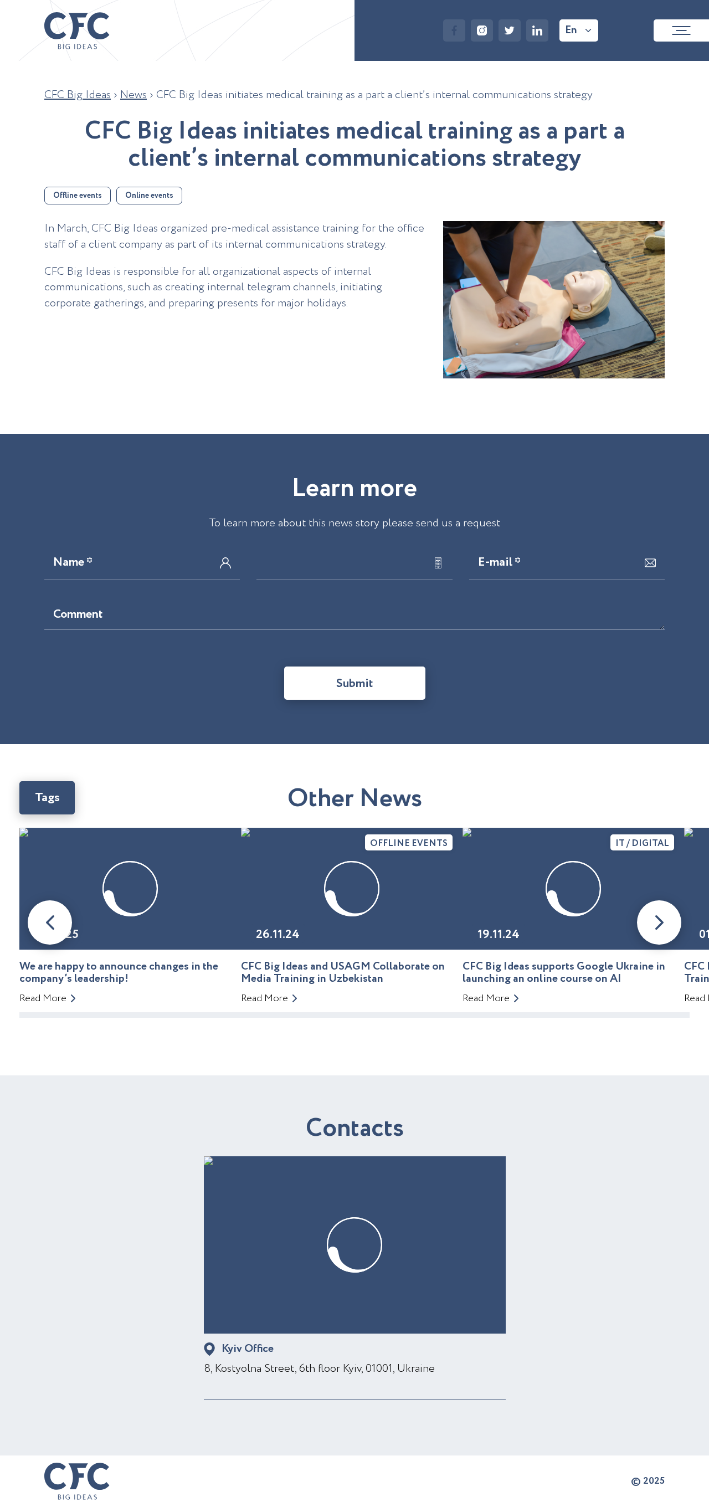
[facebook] (454, 30)
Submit (354, 684)
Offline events (77, 195)
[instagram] (482, 30)
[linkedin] (537, 30)
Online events (149, 195)
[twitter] (510, 30)
